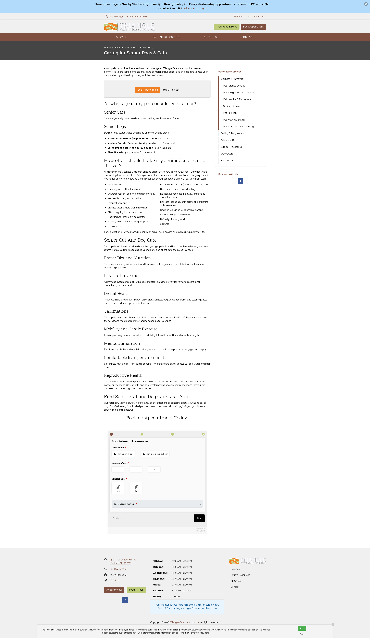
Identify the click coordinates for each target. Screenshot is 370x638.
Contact (247, 37)
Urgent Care (227, 153)
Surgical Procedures (231, 147)
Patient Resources (166, 37)
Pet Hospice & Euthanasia (237, 99)
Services (122, 37)
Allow (302, 628)
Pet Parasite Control (234, 85)
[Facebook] (240, 181)
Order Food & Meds (226, 26)
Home (107, 47)
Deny (302, 634)
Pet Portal (238, 16)
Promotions (259, 16)
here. (207, 633)
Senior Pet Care (231, 106)
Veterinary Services (230, 71)
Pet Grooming (228, 160)
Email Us (115, 580)
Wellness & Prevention (139, 47)
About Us (210, 37)
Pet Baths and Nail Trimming (238, 126)
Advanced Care (229, 140)
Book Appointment (253, 26)
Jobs (248, 16)
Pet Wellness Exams (234, 119)
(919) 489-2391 (171, 89)
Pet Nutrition (230, 113)
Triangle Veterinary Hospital (184, 622)
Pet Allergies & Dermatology (238, 92)
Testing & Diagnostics (232, 133)
